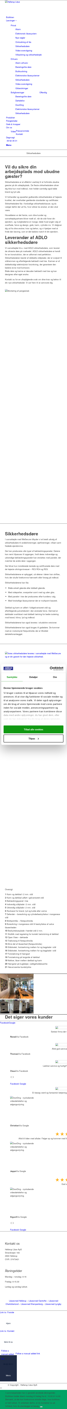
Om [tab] (55, 677)
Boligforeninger (17, 92)
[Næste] (13, 1077)
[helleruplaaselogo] (28, 1)
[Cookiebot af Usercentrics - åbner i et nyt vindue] (49, 669)
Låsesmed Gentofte (37, 1300)
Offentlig (43, 92)
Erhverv (14, 58)
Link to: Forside (7, 1312)
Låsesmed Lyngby (53, 1303)
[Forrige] (11, 1077)
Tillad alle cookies (33, 729)
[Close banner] (41, 1406)
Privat (13, 25)
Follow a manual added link (7, 1354)
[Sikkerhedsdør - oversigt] (33, 656)
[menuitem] (34, 17)
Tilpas (32, 738)
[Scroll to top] (1, 1388)
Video (13, 131)
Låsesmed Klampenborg (32, 1303)
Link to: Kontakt (7, 1330)
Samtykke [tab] (12, 677)
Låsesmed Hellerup (17, 1300)
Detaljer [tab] (33, 677)
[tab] (4, 1022)
